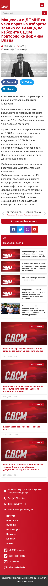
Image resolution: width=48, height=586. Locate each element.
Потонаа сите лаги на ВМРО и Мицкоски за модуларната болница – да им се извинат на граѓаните (23, 388)
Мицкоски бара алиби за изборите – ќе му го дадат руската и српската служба (33, 254)
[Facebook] (13, 229)
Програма (11, 534)
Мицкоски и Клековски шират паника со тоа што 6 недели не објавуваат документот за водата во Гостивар (33, 294)
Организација (13, 529)
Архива (9, 543)
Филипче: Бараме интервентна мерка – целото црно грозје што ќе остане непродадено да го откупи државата (33, 310)
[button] (42, 5)
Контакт (10, 539)
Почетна (10, 516)
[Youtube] (34, 229)
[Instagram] (27, 229)
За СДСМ (11, 525)
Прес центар (12, 520)
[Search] (44, 13)
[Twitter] (20, 229)
